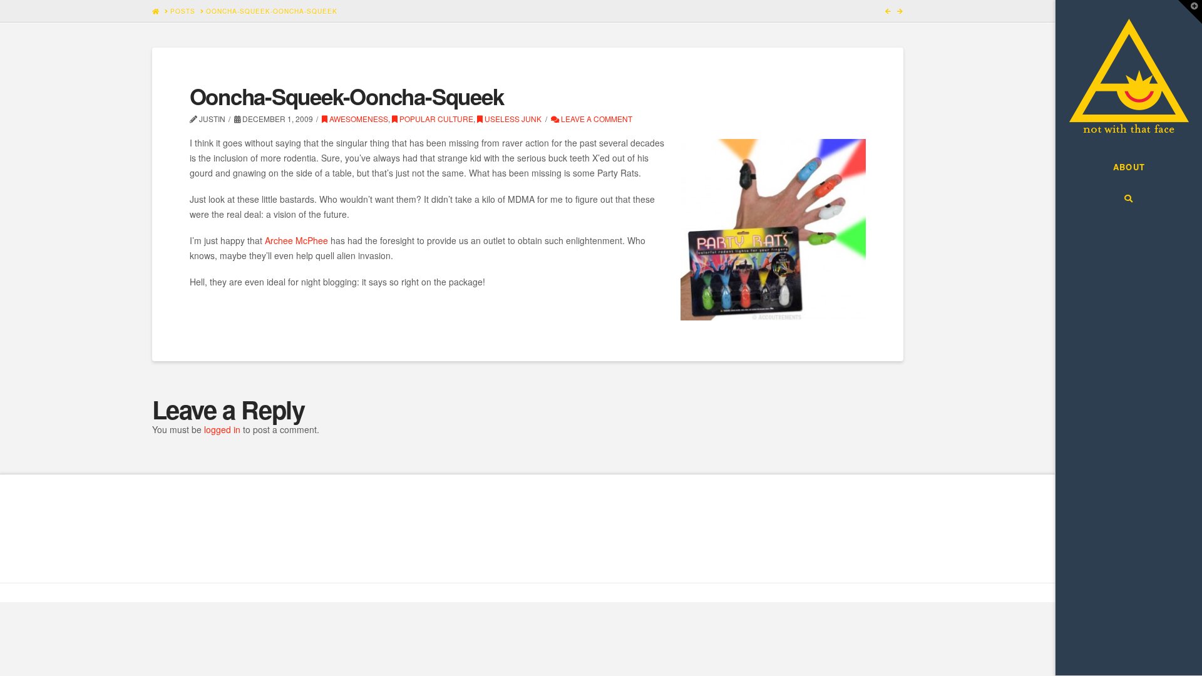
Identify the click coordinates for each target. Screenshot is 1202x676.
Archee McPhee (296, 240)
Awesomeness (357, 118)
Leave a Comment (595, 118)
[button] (1190, 12)
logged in (222, 429)
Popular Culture (435, 118)
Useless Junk (512, 118)
